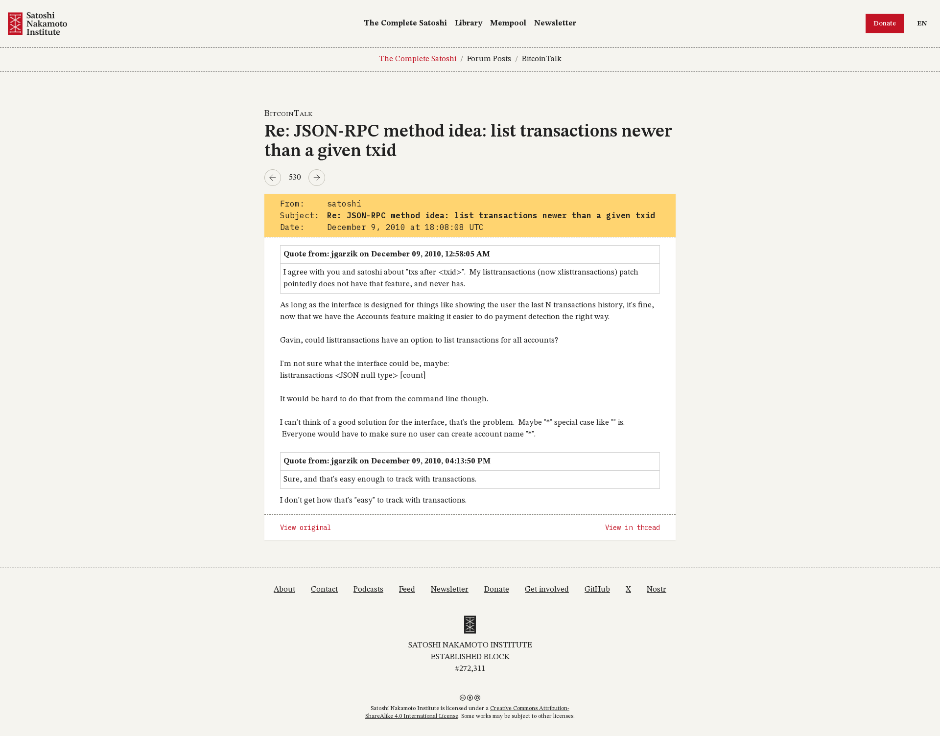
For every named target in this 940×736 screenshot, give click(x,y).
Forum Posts (489, 59)
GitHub (597, 590)
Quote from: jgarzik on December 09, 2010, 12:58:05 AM (386, 254)
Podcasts (368, 590)
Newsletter (555, 23)
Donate (884, 23)
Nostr (656, 590)
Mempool (508, 23)
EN (924, 23)
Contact (324, 590)
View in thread (632, 527)
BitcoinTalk (542, 59)
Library (468, 23)
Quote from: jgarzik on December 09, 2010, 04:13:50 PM (387, 461)
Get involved (547, 590)
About (284, 590)
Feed (407, 590)
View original (305, 527)
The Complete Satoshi (405, 23)
